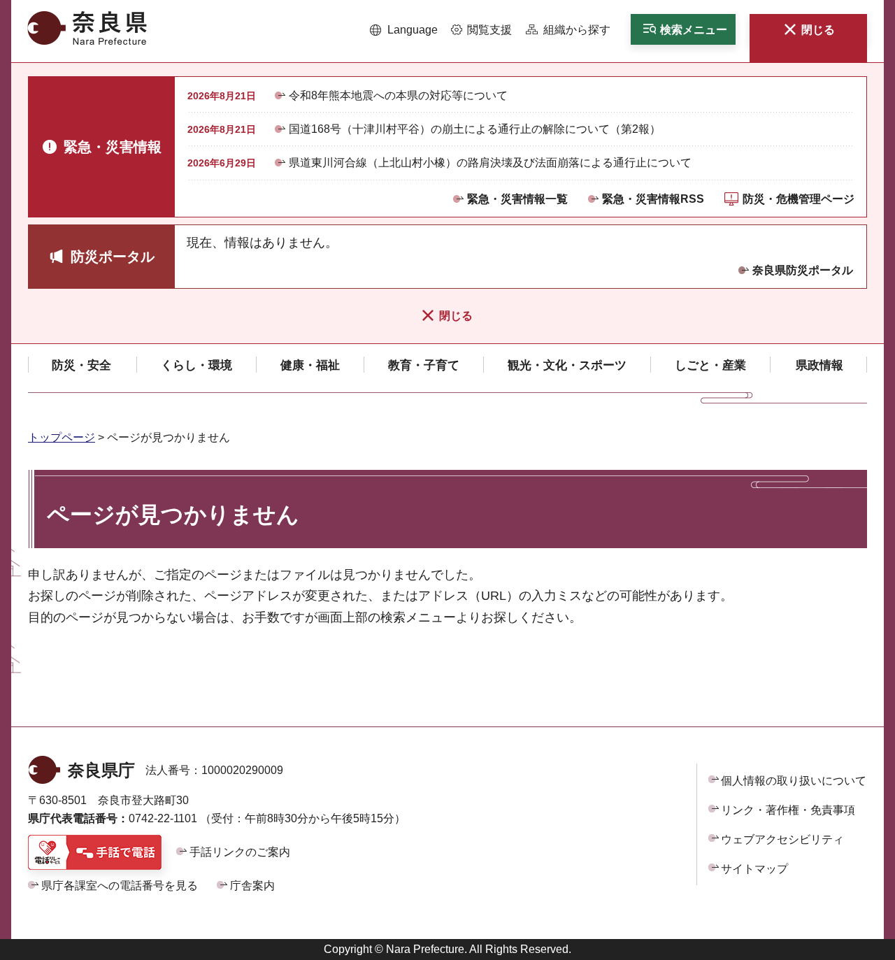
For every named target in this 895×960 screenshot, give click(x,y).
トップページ (61, 437)
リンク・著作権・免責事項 (788, 810)
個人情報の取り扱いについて (793, 781)
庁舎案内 (252, 885)
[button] (404, 30)
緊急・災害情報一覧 (517, 199)
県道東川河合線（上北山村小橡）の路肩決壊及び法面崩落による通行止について (490, 163)
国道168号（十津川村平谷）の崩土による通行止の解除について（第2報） (475, 129)
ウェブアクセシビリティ (782, 839)
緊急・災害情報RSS (653, 199)
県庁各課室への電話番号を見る (119, 885)
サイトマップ (754, 869)
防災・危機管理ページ (798, 199)
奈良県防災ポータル (802, 270)
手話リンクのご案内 (239, 852)
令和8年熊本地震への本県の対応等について (398, 95)
